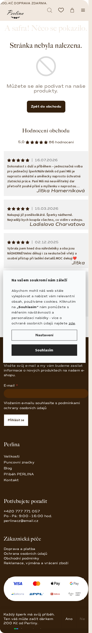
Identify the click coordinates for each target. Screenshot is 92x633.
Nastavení (44, 335)
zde (72, 323)
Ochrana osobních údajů (25, 554)
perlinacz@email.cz (21, 521)
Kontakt (11, 480)
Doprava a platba (19, 549)
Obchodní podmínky (21, 558)
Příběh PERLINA (19, 474)
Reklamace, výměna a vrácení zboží (36, 563)
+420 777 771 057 (28, 513)
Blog (8, 468)
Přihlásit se (16, 420)
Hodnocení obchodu (46, 130)
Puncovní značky (19, 462)
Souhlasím (44, 350)
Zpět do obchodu (46, 107)
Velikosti (12, 456)
